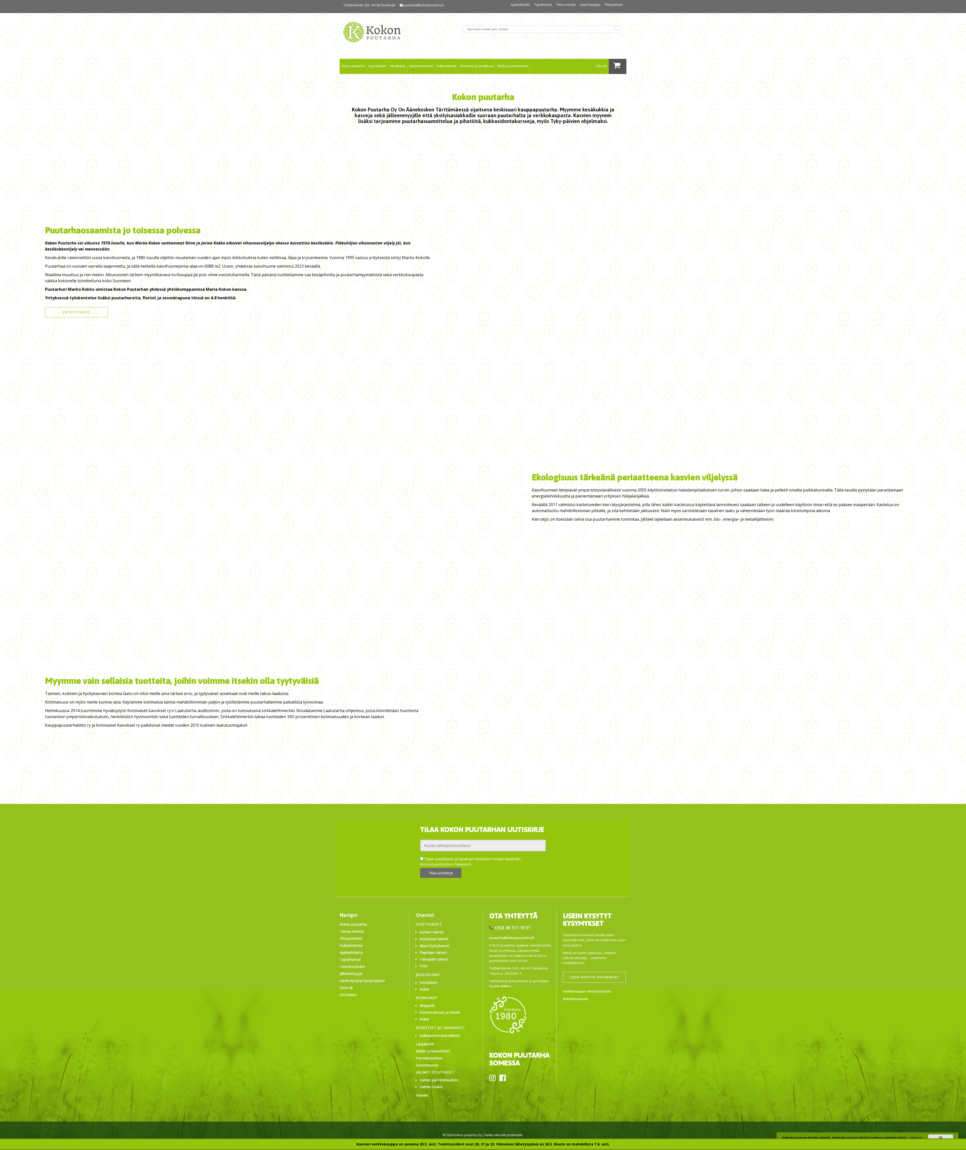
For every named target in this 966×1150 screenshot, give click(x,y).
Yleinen (422, 1095)
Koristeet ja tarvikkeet (477, 66)
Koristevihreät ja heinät (440, 1012)
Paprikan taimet (433, 952)
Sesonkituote (427, 1064)
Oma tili (601, 66)
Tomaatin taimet (434, 959)
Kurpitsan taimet (434, 938)
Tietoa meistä (566, 5)
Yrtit (423, 965)
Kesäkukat (398, 66)
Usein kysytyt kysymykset (362, 980)
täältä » (506, 986)
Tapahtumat (543, 5)
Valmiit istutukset (435, 1072)
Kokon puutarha (353, 66)
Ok (941, 1137)
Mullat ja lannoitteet (513, 66)
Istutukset (428, 982)
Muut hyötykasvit (434, 945)
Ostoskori (348, 994)
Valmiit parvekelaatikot (439, 1079)
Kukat (424, 989)
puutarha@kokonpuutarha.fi (424, 5)
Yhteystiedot (614, 5)
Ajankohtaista (520, 5)
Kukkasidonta (446, 66)
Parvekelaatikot (429, 1057)
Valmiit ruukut (431, 1086)
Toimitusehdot (352, 966)
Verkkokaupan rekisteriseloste (587, 991)
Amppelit (427, 1005)
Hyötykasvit (377, 66)
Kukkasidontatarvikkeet (440, 1035)
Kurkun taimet (432, 931)
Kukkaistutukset (421, 66)
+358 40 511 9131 (512, 928)
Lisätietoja (915, 1137)
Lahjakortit (425, 1043)
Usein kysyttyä (590, 5)
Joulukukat (428, 974)
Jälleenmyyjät (351, 973)
